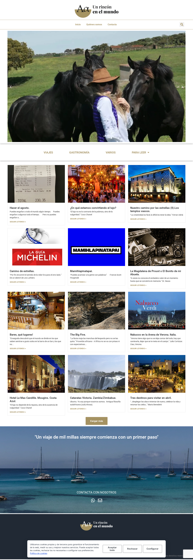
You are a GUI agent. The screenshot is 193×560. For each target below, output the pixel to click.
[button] (181, 24)
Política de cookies (38, 553)
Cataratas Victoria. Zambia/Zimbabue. (93, 397)
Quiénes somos (94, 24)
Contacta (112, 24)
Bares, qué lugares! (21, 334)
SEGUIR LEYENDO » (18, 222)
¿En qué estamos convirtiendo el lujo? (93, 207)
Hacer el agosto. (19, 207)
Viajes (48, 152)
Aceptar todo (112, 549)
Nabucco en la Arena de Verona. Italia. (153, 334)
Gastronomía (79, 152)
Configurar (153, 548)
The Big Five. (78, 334)
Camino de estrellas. (22, 271)
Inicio (78, 24)
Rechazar (132, 548)
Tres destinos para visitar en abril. (151, 397)
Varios (111, 152)
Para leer (139, 152)
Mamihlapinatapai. (81, 271)
